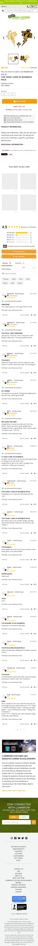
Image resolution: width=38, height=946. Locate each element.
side (12, 283)
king (13, 279)
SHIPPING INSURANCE (18, 887)
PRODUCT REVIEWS (18, 885)
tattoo (5, 279)
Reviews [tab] (5, 263)
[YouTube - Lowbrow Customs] (19, 838)
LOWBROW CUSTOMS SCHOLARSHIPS (18, 880)
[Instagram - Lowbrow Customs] (12, 838)
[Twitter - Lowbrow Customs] (22, 838)
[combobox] (21, 10)
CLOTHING (18, 853)
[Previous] (4, 37)
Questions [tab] (18, 263)
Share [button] (5, 315)
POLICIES (18, 889)
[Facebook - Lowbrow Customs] (15, 838)
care (27, 279)
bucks (5, 283)
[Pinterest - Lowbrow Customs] (26, 838)
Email (14, 817)
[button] (32, 315)
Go (34, 822)
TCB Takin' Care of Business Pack (12, 310)
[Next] (34, 37)
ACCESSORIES (18, 856)
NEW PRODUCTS (18, 849)
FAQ (18, 871)
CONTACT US (18, 869)
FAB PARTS (18, 851)
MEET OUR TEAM (18, 878)
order (20, 283)
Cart (34, 6)
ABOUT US (18, 876)
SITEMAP (18, 892)
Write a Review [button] (20, 251)
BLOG (18, 860)
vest (20, 279)
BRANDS (18, 882)
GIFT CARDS (18, 858)
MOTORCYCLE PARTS (18, 847)
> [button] (24, 729)
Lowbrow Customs (7, 83)
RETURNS (18, 873)
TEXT (24, 817)
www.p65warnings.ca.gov (30, 150)
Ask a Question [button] (20, 256)
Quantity (4, 91)
